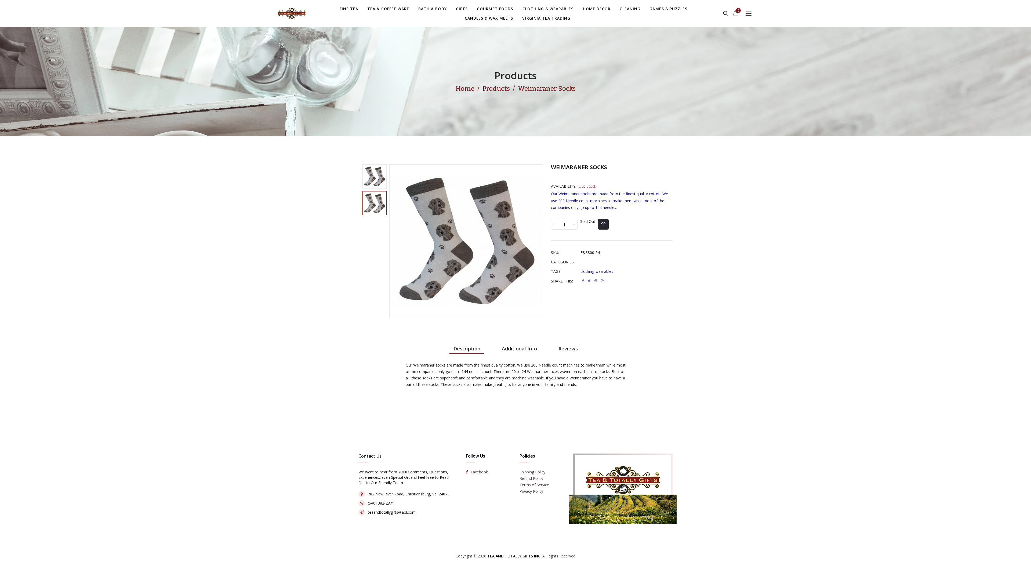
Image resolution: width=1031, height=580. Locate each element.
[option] (374, 176)
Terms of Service (534, 484)
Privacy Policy (531, 491)
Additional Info (519, 348)
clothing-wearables (596, 271)
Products (516, 75)
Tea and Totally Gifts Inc (513, 556)
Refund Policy (531, 478)
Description (466, 348)
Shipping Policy (532, 471)
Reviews (568, 348)
